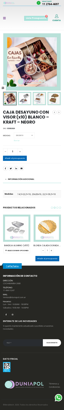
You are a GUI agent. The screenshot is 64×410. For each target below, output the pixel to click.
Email (21, 168)
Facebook (5, 168)
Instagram (12, 314)
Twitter (10, 168)
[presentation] (3, 62)
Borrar (17, 140)
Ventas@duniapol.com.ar (14, 297)
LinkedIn (16, 168)
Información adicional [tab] (21, 179)
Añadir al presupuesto (15, 158)
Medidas (6, 135)
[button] (52, 207)
